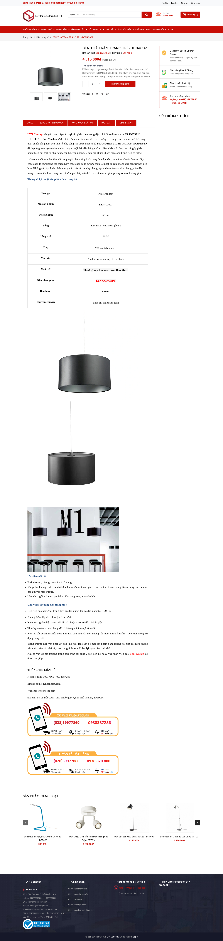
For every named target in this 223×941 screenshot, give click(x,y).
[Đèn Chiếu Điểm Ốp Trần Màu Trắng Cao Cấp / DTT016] (88, 818)
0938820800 (168, 16)
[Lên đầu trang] (218, 935)
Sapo (135, 937)
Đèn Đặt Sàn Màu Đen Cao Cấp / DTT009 (134, 836)
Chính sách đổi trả (76, 899)
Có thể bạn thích (174, 116)
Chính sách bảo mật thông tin (80, 910)
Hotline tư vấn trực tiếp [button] (131, 881)
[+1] (107, 93)
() (193, 14)
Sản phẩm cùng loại (40, 796)
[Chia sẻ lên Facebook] (92, 93)
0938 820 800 (139, 888)
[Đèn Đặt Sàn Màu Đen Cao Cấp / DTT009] (134, 818)
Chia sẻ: (86, 94)
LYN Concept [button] (33, 881)
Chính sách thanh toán (77, 889)
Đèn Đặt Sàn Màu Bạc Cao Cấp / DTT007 (179, 836)
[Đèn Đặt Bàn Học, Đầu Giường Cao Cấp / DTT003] (43, 818)
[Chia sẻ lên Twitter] (97, 93)
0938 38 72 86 (179, 103)
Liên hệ (174, 3)
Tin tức (165, 3)
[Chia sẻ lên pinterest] (102, 93)
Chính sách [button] (77, 881)
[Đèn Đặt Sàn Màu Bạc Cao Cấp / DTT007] (179, 818)
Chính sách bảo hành (77, 905)
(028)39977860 (188, 99)
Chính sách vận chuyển (78, 894)
